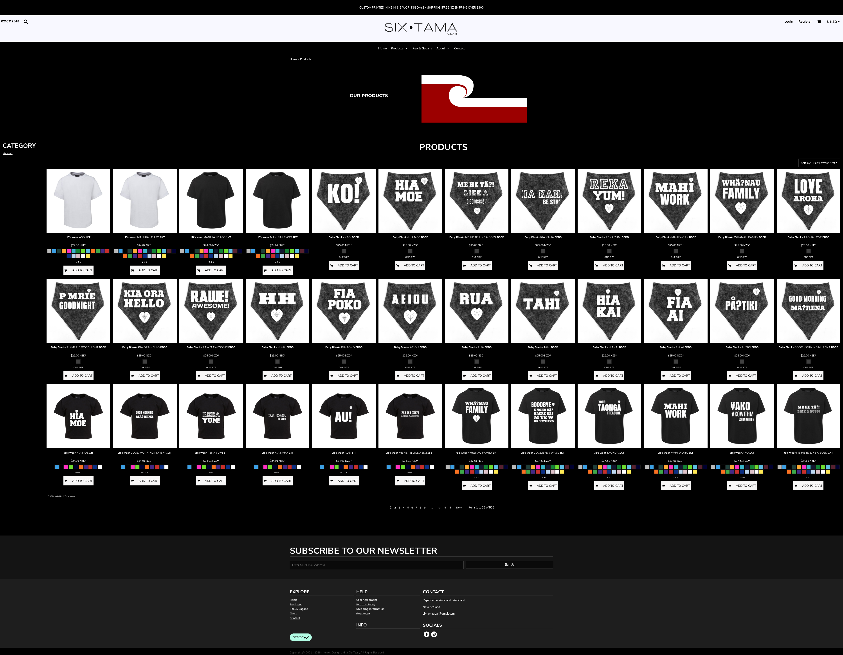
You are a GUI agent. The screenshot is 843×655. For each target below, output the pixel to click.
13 (439, 507)
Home (293, 59)
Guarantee (363, 613)
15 (450, 507)
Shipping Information (370, 608)
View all (8, 153)
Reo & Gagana (299, 608)
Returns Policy (365, 604)
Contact (295, 618)
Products (296, 604)
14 (444, 507)
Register (805, 21)
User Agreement (366, 599)
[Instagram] (434, 634)
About (293, 613)
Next (459, 507)
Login (788, 21)
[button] (25, 21)
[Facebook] (426, 634)
